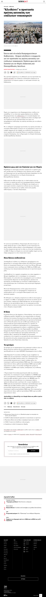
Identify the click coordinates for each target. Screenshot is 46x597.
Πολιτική (5, 543)
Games (10, 434)
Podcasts (5, 565)
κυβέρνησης (20, 116)
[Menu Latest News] (44, 1)
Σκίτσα (5, 563)
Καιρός (5, 561)
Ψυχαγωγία (6, 552)
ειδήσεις (11, 398)
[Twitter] (8, 72)
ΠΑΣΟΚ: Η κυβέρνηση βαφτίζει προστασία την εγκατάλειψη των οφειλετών (23, 418)
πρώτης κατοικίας (9, 78)
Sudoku (27, 434)
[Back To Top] (40, 595)
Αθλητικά (5, 554)
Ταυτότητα (15, 543)
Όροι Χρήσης (16, 545)
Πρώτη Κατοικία (16, 406)
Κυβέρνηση (11, 6)
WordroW (32, 434)
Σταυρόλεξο (22, 434)
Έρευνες (5, 558)
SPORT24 (35, 543)
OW (34, 549)
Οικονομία (6, 6)
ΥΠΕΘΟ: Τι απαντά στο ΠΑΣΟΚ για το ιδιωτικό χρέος (17, 422)
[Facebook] (5, 72)
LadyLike (35, 547)
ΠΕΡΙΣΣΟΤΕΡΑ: (7, 412)
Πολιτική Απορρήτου (17, 547)
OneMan (35, 545)
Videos (5, 567)
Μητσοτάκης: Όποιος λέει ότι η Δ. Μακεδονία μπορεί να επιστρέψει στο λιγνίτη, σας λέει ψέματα (21, 415)
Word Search (38, 434)
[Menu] (2, 1)
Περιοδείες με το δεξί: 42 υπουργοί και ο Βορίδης (16, 424)
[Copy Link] (14, 72)
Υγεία (5, 556)
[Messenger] (11, 72)
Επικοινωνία (16, 549)
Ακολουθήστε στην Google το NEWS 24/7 (13, 429)
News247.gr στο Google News (22, 396)
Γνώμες (5, 547)
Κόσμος (5, 545)
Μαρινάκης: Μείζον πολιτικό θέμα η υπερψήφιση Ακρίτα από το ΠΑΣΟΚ (22, 420)
